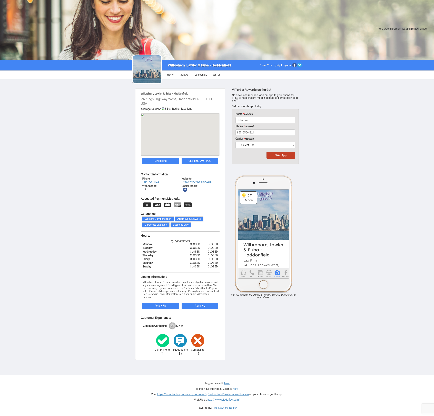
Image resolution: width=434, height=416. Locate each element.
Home (170, 74)
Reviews (183, 74)
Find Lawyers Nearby (225, 407)
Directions (160, 160)
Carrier (244, 138)
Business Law (181, 224)
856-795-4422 (151, 181)
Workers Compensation (158, 218)
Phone (244, 126)
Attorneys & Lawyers (189, 218)
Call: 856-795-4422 (200, 160)
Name (244, 114)
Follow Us (160, 305)
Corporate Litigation (156, 224)
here (235, 388)
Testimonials (200, 74)
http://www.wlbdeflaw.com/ (198, 181)
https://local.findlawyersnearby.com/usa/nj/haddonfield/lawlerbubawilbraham (203, 394)
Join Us (216, 74)
